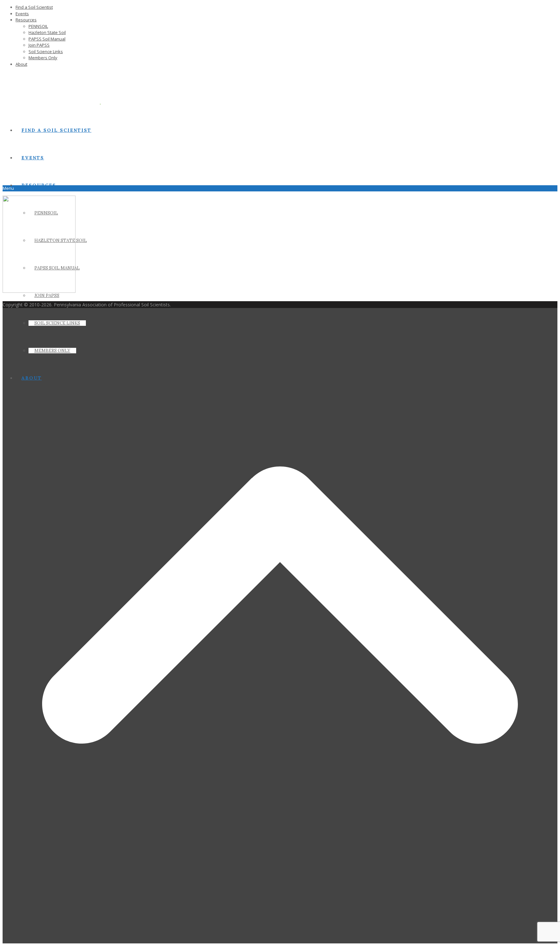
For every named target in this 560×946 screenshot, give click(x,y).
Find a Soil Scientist (34, 7)
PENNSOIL (38, 26)
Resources (26, 20)
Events (22, 14)
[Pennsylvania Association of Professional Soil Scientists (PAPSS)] (76, 102)
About (21, 64)
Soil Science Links (46, 51)
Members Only (43, 58)
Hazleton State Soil (47, 32)
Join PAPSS (39, 45)
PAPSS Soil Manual (47, 39)
